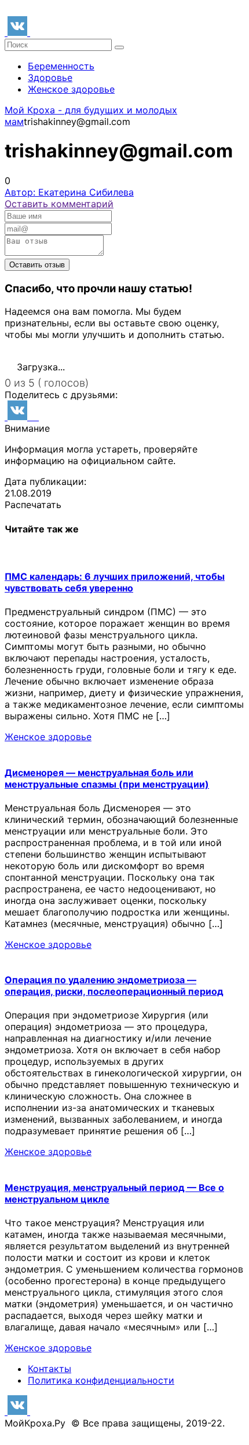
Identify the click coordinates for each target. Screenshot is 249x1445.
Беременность (61, 66)
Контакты (49, 1368)
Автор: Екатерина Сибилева (69, 192)
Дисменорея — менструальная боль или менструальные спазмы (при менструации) (107, 778)
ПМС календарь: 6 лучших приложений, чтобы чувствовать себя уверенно (115, 582)
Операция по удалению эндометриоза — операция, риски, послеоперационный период (114, 985)
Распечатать (33, 504)
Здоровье (50, 77)
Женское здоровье (71, 89)
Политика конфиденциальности (101, 1380)
